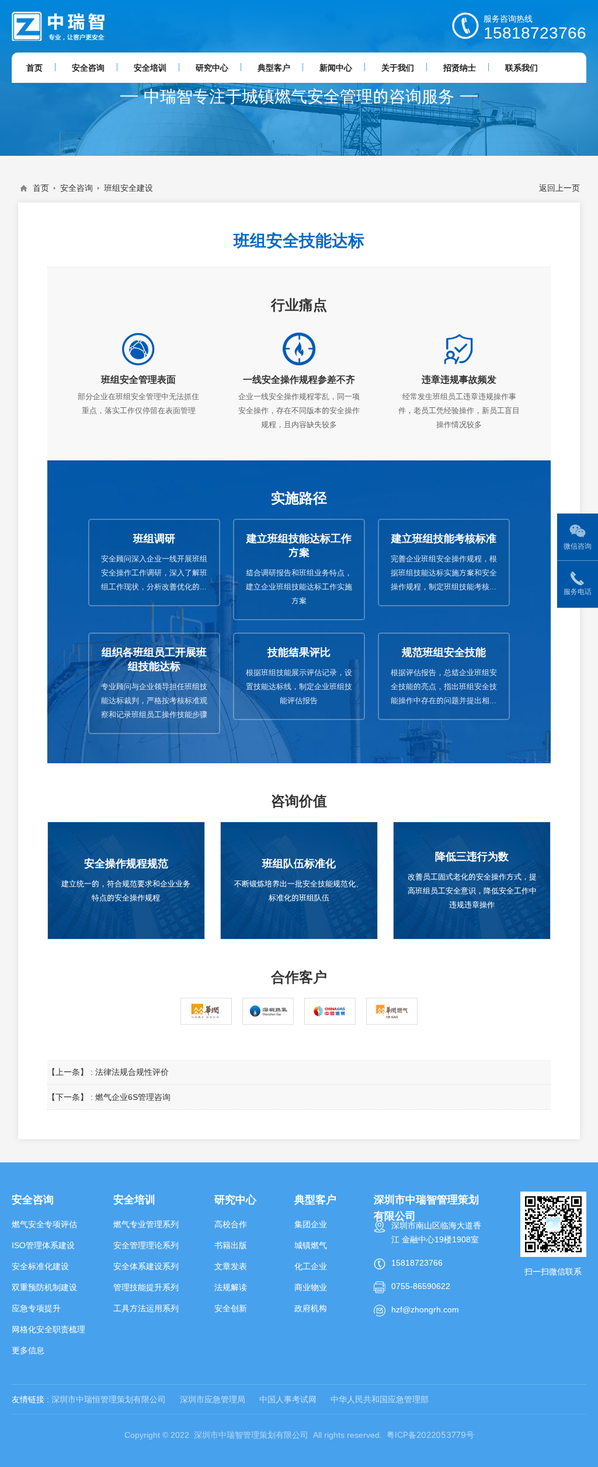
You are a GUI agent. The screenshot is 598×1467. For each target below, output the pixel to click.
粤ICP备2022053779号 (430, 1435)
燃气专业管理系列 (146, 1224)
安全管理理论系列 (146, 1245)
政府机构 (310, 1308)
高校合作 (230, 1224)
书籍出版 (230, 1245)
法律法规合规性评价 (132, 1072)
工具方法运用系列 (146, 1308)
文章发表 (230, 1266)
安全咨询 (76, 188)
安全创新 (230, 1308)
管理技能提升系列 (146, 1287)
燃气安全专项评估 (44, 1224)
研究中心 (235, 1199)
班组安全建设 (128, 188)
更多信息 (28, 1350)
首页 (41, 188)
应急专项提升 (36, 1308)
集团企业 (310, 1224)
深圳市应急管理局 (212, 1399)
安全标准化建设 (40, 1266)
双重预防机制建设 (44, 1287)
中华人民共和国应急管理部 (380, 1399)
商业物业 (310, 1287)
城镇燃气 (310, 1245)
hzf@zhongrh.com (425, 1309)
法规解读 (230, 1287)
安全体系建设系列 (146, 1266)
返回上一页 (559, 188)
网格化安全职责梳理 (48, 1329)
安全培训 (134, 1199)
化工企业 (310, 1266)
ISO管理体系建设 (43, 1245)
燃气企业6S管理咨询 (133, 1097)
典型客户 (315, 1199)
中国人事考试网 (288, 1399)
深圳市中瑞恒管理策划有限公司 (108, 1399)
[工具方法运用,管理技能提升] (58, 26)
